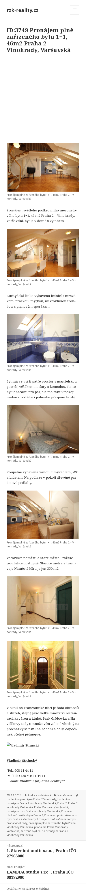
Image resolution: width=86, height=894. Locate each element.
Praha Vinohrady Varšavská (51, 807)
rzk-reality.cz (22, 10)
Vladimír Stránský (22, 760)
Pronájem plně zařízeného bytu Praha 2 (40, 813)
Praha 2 (62, 803)
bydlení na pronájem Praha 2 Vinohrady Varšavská (39, 801)
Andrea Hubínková (39, 795)
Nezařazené (65, 795)
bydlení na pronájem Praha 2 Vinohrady (31, 799)
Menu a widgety (74, 14)
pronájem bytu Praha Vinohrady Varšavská (33, 811)
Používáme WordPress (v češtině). (28, 888)
